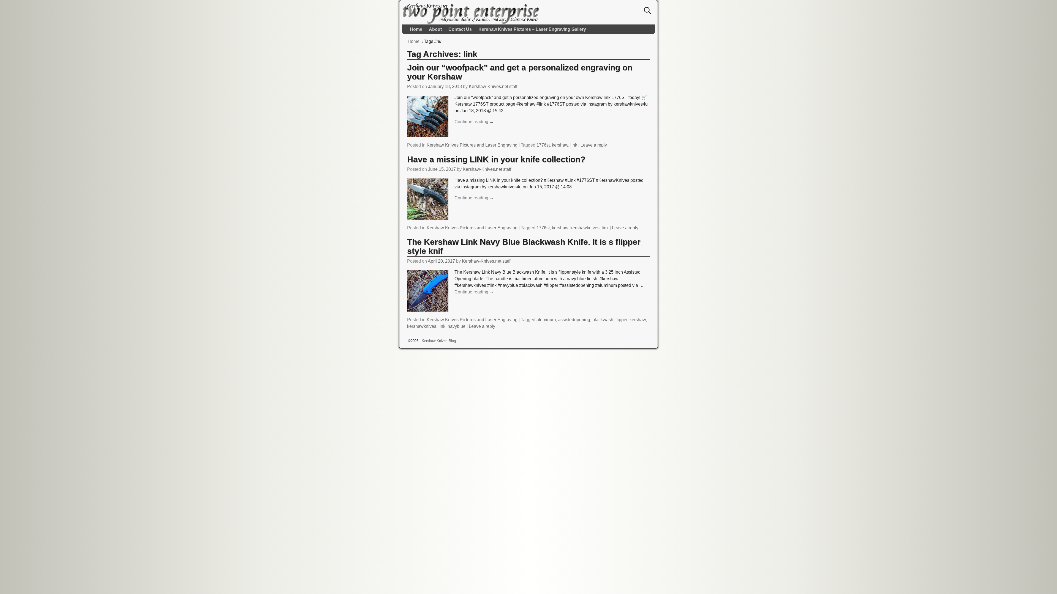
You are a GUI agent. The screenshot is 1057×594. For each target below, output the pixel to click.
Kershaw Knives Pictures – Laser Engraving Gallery (532, 29)
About (435, 29)
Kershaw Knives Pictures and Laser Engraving (472, 145)
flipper (621, 319)
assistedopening (574, 319)
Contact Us (460, 29)
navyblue (456, 326)
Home (416, 29)
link (573, 145)
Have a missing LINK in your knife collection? (496, 159)
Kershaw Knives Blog (439, 341)
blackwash (602, 319)
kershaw (560, 145)
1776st (543, 145)
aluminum (546, 319)
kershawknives (585, 228)
